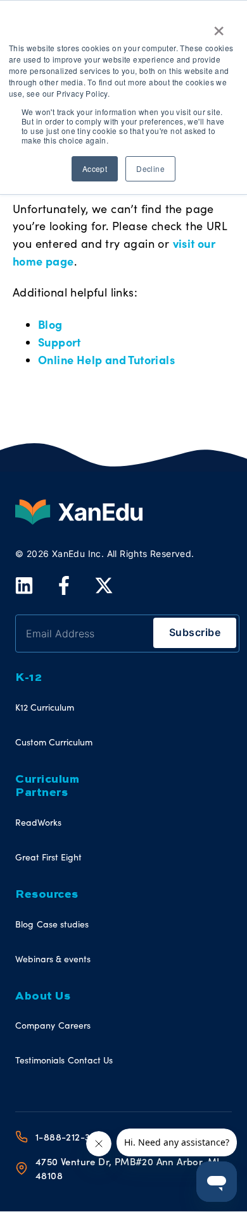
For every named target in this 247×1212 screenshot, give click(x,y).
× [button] (219, 26)
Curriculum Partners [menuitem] (47, 786)
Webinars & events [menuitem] (53, 959)
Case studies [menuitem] (63, 924)
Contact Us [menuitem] (90, 1060)
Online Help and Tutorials (106, 359)
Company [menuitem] (35, 1025)
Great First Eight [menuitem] (48, 857)
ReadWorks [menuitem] (38, 822)
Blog (50, 324)
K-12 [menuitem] (28, 677)
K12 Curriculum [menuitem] (44, 707)
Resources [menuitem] (47, 894)
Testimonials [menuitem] (40, 1060)
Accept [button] (94, 168)
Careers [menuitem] (74, 1025)
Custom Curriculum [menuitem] (53, 742)
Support (59, 342)
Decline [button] (150, 168)
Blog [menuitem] (24, 924)
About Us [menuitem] (42, 996)
